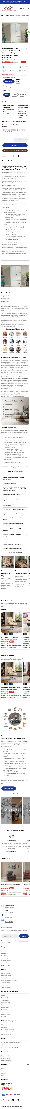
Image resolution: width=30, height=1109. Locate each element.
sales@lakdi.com (9, 917)
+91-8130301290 (9, 912)
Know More (6, 113)
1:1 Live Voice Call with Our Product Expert (15, 150)
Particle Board (8, 81)
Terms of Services (23, 941)
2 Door (6, 94)
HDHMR (7, 86)
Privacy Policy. (8, 942)
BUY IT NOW (15, 145)
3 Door (14, 94)
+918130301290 (8, 1045)
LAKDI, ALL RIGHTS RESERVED (13, 1106)
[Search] (24, 9)
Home (2, 15)
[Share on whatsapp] (14, 156)
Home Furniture (10, 15)
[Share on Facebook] (9, 156)
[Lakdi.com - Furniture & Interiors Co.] (11, 810)
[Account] (21, 9)
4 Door (22, 94)
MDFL (17, 81)
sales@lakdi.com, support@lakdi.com (13, 1042)
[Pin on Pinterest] (19, 156)
